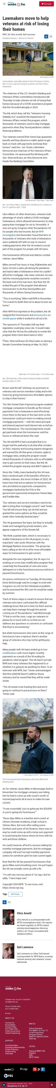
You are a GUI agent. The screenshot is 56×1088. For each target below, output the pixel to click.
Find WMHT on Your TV (38, 1031)
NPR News (15, 894)
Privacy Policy (10, 1027)
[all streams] (52, 1085)
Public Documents (12, 1031)
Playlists (32, 1053)
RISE (31, 1055)
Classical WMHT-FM (37, 1051)
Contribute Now (11, 1045)
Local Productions (36, 1033)
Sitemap (32, 1039)
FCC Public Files (11, 1029)
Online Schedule (35, 1028)
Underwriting (10, 1052)
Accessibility (10, 1025)
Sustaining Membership (15, 1047)
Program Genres (36, 1035)
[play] (4, 1084)
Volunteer (9, 1054)
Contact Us (9, 1023)
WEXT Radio (34, 1057)
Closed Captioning (12, 1033)
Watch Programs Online (38, 1037)
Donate (47, 4)
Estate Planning (11, 1049)
